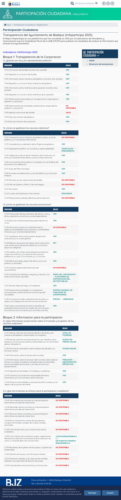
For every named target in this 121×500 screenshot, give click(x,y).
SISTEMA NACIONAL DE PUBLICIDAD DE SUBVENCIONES (62, 292)
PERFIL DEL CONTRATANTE (64, 274)
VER (67, 70)
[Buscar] (72, 3)
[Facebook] (104, 3)
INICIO (92, 60)
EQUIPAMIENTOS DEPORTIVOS (69, 363)
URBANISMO (68, 299)
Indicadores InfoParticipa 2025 (20, 52)
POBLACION (67, 360)
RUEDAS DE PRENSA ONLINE (69, 340)
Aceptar (110, 493)
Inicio (8, 25)
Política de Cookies (9, 494)
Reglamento (81, 14)
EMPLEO (56, 299)
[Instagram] (112, 3)
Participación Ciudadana (43, 13)
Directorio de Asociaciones (101, 64)
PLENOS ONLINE (69, 348)
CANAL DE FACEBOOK (67, 334)
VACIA (68, 112)
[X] (108, 3)
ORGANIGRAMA (68, 151)
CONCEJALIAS (67, 149)
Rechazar (92, 493)
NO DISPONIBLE (62, 400)
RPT (54, 243)
